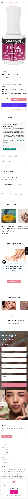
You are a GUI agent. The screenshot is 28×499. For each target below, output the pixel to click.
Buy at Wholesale (14, 109)
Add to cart (18, 99)
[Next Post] (17, 275)
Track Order (4, 459)
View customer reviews (9, 148)
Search (3, 457)
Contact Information (6, 455)
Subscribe (7, 436)
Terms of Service (5, 452)
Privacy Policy (4, 445)
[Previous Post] (11, 275)
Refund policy (4, 447)
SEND (14, 385)
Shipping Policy (5, 450)
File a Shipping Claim (6, 462)
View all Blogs (14, 281)
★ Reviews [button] (26, 250)
